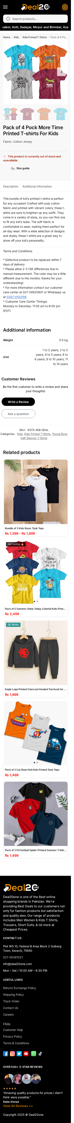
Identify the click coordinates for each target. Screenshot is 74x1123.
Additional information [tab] (37, 186)
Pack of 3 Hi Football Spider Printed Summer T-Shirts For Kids (36, 850)
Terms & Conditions (16, 1043)
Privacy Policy (12, 1036)
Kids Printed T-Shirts (35, 37)
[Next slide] (61, 71)
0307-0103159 (17, 297)
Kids (16, 37)
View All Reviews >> (18, 1106)
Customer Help (13, 1030)
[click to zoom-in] (35, 72)
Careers (8, 1014)
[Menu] (9, 7)
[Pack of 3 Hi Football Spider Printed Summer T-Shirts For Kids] (36, 814)
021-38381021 (13, 957)
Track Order (11, 1001)
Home (6, 37)
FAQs (6, 1024)
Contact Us (10, 1008)
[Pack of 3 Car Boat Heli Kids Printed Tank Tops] (36, 733)
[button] (64, 7)
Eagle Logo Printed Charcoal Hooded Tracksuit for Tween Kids (36, 689)
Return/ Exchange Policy (19, 988)
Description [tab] (10, 186)
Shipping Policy (13, 994)
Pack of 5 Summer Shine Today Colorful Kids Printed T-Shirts (36, 608)
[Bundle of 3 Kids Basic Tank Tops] (36, 492)
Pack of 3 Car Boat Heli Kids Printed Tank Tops (32, 769)
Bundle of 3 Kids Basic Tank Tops (24, 528)
